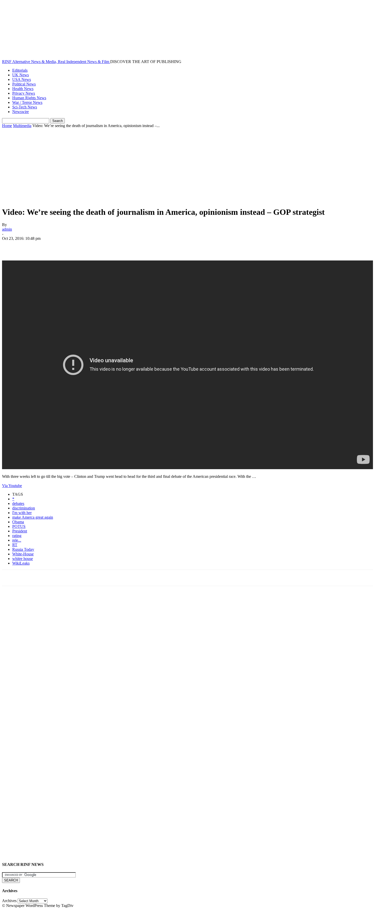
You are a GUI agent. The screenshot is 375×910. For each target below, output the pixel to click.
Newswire (20, 111)
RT (14, 545)
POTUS (19, 526)
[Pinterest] (47, 246)
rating (16, 535)
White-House (23, 554)
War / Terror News (27, 102)
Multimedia (22, 125)
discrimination (23, 508)
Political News (24, 84)
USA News (21, 79)
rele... (16, 540)
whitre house (22, 558)
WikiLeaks (21, 563)
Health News (22, 88)
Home (7, 125)
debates (18, 503)
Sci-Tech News (24, 107)
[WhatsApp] (65, 246)
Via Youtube (12, 485)
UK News (20, 75)
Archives (9, 901)
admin (7, 229)
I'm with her (22, 512)
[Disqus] (187, 660)
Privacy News (23, 93)
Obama (18, 522)
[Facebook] (10, 246)
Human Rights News (29, 98)
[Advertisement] (187, 166)
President (19, 531)
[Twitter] (28, 246)
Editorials (20, 70)
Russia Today (23, 549)
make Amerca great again (32, 517)
